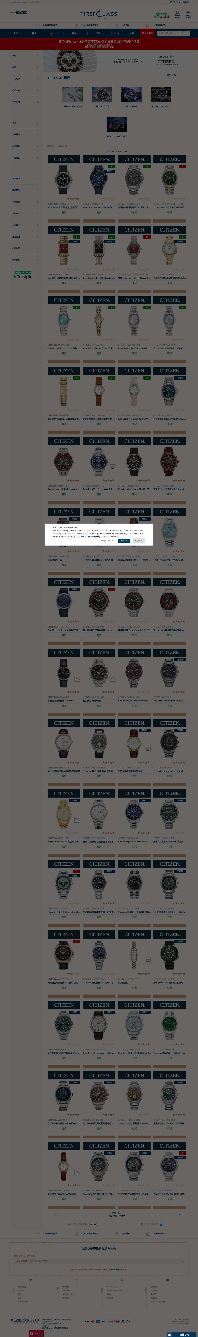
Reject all (139, 541)
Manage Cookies (106, 541)
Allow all (124, 541)
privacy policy (94, 537)
